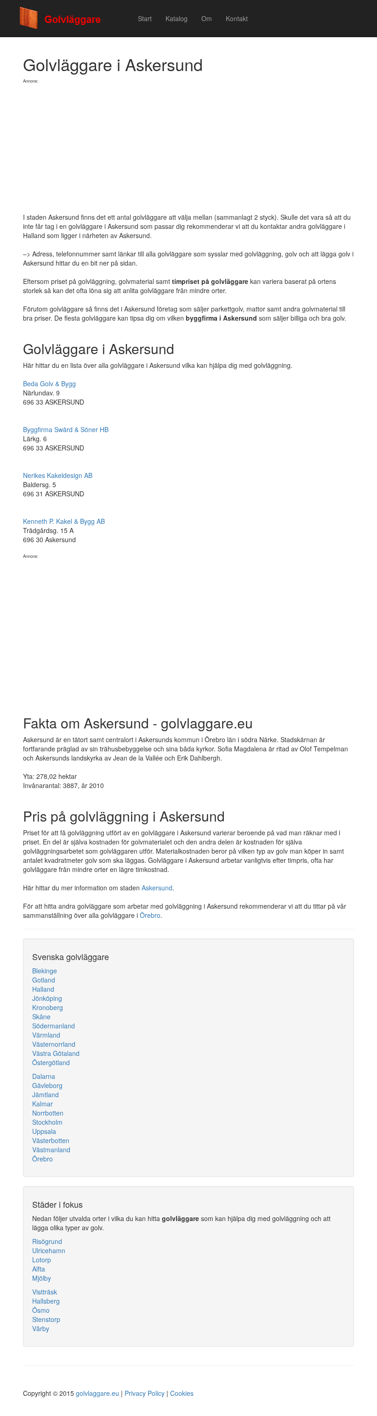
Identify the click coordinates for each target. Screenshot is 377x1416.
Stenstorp (46, 1319)
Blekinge (44, 970)
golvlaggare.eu (97, 1393)
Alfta (38, 1268)
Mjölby (41, 1278)
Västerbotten (50, 1140)
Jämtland (45, 1094)
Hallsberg (46, 1300)
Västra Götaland (56, 1053)
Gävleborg (47, 1085)
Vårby (40, 1328)
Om (206, 18)
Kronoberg (47, 1007)
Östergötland (51, 1062)
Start (145, 18)
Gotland (43, 979)
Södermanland (53, 1025)
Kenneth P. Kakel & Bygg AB (64, 521)
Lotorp (41, 1259)
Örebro (150, 915)
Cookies (182, 1393)
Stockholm (47, 1122)
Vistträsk (44, 1291)
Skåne (41, 1016)
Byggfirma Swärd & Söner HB (66, 429)
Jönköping (47, 998)
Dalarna (43, 1076)
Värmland (46, 1034)
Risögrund (47, 1241)
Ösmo (41, 1310)
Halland (43, 989)
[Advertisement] (188, 148)
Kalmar (42, 1103)
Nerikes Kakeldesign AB (57, 475)
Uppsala (44, 1131)
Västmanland (51, 1149)
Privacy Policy (145, 1393)
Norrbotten (47, 1112)
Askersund (157, 887)
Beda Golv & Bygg (49, 383)
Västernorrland (53, 1044)
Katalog (177, 18)
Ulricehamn (48, 1250)
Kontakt (237, 18)
